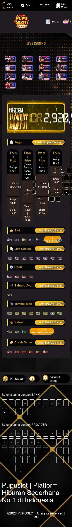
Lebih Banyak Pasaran (48, 142)
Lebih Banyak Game (50, 230)
